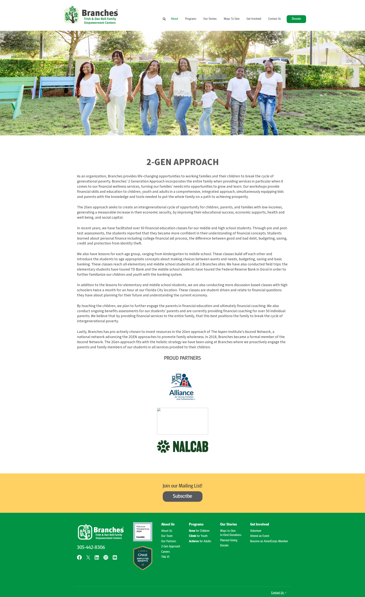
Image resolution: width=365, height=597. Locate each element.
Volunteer (255, 531)
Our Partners (168, 541)
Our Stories (210, 19)
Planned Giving (228, 540)
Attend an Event (259, 536)
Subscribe (182, 496)
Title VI (165, 557)
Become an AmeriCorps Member (269, 541)
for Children (199, 531)
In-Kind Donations (230, 535)
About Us (166, 531)
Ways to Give (228, 531)
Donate (296, 19)
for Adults (200, 541)
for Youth (198, 536)
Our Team (167, 536)
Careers (165, 551)
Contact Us (274, 19)
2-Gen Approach (170, 546)
